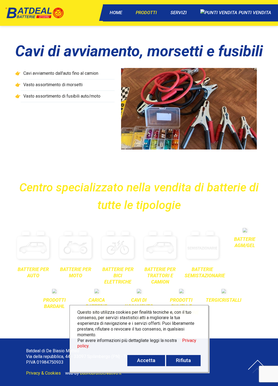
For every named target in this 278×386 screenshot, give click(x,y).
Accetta (146, 360)
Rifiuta (183, 360)
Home (116, 12)
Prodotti (146, 12)
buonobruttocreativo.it (100, 373)
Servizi (178, 12)
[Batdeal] (32, 13)
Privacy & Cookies (43, 373)
